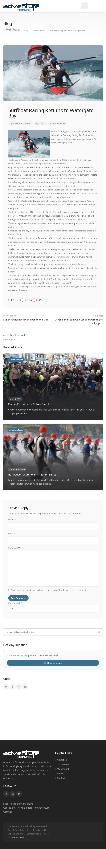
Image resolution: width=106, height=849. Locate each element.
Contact (61, 778)
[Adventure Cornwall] (21, 6)
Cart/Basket (63, 764)
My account (63, 769)
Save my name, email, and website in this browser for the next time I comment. (48, 590)
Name (12, 519)
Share (15, 300)
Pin (42, 300)
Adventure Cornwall (22, 123)
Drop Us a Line (54, 663)
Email (12, 534)
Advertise (62, 759)
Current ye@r (15, 603)
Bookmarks (63, 773)
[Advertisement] (53, 715)
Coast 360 (19, 837)
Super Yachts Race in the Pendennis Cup (25, 317)
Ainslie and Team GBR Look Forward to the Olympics (79, 319)
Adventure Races (57, 123)
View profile (9, 339)
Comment (14, 548)
